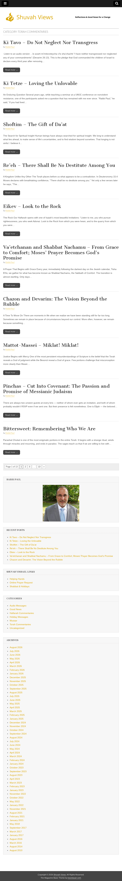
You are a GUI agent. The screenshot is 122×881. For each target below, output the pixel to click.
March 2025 (16, 711)
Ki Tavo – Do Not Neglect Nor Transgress (50, 42)
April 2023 (15, 779)
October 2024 (17, 730)
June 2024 (15, 745)
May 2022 (15, 801)
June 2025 (15, 700)
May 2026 (15, 658)
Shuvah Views (60, 875)
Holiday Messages (19, 617)
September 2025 (18, 688)
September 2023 (18, 771)
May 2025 (15, 703)
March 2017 (16, 831)
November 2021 (18, 809)
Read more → (11, 70)
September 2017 (18, 827)
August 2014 (16, 846)
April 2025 (15, 707)
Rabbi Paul (10, 47)
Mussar (13, 620)
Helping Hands (17, 579)
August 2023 (16, 775)
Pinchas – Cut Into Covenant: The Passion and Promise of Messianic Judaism (56, 388)
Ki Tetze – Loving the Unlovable (40, 83)
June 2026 (15, 655)
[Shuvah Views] (61, 15)
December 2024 (18, 722)
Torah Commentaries (20, 624)
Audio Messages (18, 605)
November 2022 (18, 794)
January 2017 (17, 835)
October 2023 (17, 767)
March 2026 (16, 666)
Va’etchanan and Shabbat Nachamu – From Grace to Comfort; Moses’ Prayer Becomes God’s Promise (61, 252)
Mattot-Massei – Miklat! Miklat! (41, 345)
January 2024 (17, 763)
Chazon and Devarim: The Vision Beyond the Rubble (55, 301)
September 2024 (18, 733)
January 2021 (17, 820)
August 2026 (16, 647)
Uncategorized (17, 628)
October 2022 (17, 797)
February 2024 (17, 760)
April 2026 (15, 662)
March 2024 (16, 756)
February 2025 (17, 715)
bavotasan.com (74, 878)
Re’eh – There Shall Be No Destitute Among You (59, 165)
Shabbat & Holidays (19, 586)
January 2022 (17, 805)
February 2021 (17, 816)
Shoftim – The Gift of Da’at (35, 124)
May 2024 (15, 749)
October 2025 (17, 685)
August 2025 (16, 692)
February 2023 (17, 786)
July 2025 (14, 696)
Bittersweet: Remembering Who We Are (49, 429)
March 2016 (16, 843)
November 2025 (18, 681)
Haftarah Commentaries (22, 613)
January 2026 (17, 673)
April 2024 (15, 752)
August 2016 (16, 839)
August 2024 (16, 737)
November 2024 (18, 726)
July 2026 (14, 651)
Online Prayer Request (21, 582)
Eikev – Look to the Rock (32, 206)
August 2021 (16, 812)
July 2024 (14, 741)
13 (39, 466)
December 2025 (18, 677)
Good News (15, 609)
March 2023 (16, 782)
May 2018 (15, 824)
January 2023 (17, 790)
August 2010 (16, 850)
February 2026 (17, 670)
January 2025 (17, 718)
